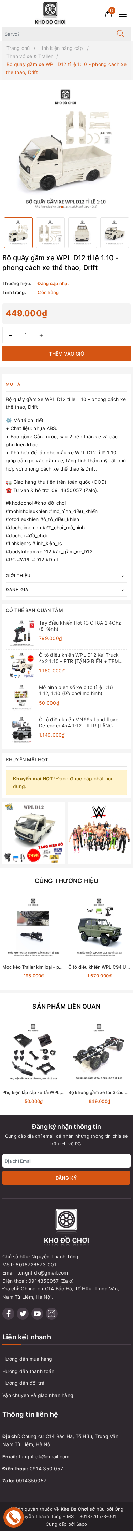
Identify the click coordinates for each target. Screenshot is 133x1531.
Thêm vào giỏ (66, 354)
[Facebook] (8, 1314)
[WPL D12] (33, 832)
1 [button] (62, 207)
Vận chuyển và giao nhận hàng (37, 1395)
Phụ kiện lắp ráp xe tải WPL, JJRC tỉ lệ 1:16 (46, 1092)
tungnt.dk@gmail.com (44, 1456)
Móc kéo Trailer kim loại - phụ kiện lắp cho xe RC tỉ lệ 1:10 (62, 967)
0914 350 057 (46, 1468)
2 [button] (65, 207)
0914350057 (31, 1481)
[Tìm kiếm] (120, 34)
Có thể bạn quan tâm (34, 610)
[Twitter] (23, 1314)
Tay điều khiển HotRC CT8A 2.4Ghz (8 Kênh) (80, 626)
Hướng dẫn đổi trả (23, 1383)
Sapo (81, 1524)
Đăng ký (66, 1178)
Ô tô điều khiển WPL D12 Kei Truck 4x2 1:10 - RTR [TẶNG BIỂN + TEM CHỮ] (79, 658)
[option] (66, 148)
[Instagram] (52, 1314)
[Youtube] (37, 1314)
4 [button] (71, 207)
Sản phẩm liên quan (66, 1006)
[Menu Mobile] (125, 13)
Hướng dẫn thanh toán (28, 1371)
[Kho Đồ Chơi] (50, 13)
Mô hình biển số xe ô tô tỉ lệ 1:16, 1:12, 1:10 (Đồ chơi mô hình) (77, 690)
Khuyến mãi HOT (27, 759)
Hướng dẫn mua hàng (27, 1359)
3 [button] (68, 207)
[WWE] (99, 832)
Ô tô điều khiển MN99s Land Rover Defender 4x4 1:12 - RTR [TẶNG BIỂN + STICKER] (79, 722)
